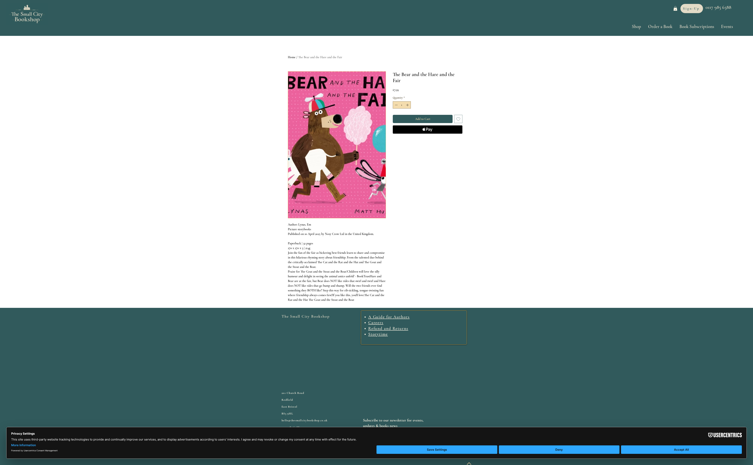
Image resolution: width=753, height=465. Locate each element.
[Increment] (407, 105)
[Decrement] (395, 105)
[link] (675, 8)
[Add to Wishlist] (458, 119)
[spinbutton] (401, 105)
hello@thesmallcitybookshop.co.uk (304, 420)
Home (292, 57)
